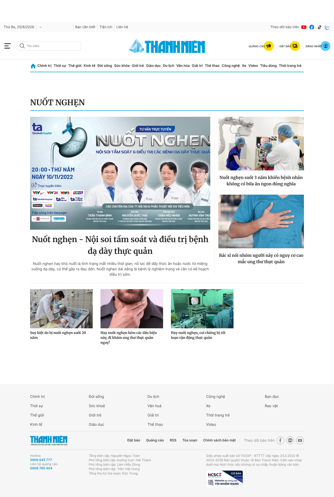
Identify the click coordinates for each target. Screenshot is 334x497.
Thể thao (212, 66)
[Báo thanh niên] (167, 46)
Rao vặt (271, 405)
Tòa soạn (189, 440)
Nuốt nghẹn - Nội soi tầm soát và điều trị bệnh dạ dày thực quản (120, 245)
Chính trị (44, 66)
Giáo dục (153, 66)
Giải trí (197, 66)
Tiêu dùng (268, 66)
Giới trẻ (138, 66)
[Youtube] (304, 27)
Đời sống (105, 66)
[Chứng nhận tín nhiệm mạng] (224, 479)
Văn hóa (183, 66)
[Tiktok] (320, 27)
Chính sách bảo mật (219, 440)
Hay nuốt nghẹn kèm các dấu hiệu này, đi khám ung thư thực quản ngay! (128, 338)
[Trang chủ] (33, 66)
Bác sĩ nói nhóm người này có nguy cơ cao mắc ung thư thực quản (261, 258)
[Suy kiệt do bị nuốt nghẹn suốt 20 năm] (61, 308)
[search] (49, 46)
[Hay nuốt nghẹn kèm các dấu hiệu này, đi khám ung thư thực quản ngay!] (131, 308)
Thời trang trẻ (290, 66)
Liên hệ (122, 27)
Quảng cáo (155, 440)
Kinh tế (89, 66)
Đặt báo (133, 440)
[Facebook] (312, 27)
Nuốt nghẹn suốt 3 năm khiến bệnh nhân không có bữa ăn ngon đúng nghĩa (261, 181)
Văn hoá (154, 405)
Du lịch (168, 66)
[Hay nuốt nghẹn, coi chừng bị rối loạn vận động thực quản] (202, 308)
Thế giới (74, 66)
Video (253, 66)
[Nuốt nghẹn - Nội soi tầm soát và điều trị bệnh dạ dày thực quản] (120, 173)
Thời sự (60, 66)
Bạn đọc (272, 396)
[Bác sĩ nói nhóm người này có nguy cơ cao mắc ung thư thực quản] (261, 221)
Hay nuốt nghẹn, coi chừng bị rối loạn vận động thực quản (198, 335)
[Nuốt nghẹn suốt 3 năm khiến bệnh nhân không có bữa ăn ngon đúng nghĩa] (261, 143)
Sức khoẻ (97, 405)
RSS (173, 440)
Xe (244, 66)
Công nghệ (231, 66)
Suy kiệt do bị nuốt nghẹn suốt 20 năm (58, 335)
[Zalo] (327, 27)
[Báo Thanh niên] (48, 440)
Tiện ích (106, 27)
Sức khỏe (122, 66)
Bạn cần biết (85, 27)
